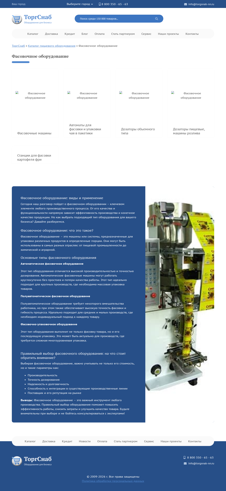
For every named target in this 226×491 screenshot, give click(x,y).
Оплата (100, 33)
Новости (85, 441)
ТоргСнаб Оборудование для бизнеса (32, 18)
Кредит (70, 33)
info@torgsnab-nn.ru (201, 4)
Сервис (146, 33)
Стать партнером (123, 33)
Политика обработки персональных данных (113, 481)
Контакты (192, 33)
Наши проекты (168, 33)
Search (156, 18)
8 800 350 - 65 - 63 (115, 4)
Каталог (32, 33)
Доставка (51, 33)
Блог (85, 33)
